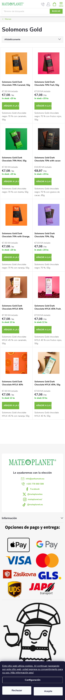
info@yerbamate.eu (35, 478)
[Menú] (61, 4)
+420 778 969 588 (35, 483)
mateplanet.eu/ (35, 499)
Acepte (48, 691)
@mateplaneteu (34, 494)
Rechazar (17, 690)
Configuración (32, 680)
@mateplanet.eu (35, 504)
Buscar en (56, 12)
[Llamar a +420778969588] (43, 4)
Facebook (35, 489)
